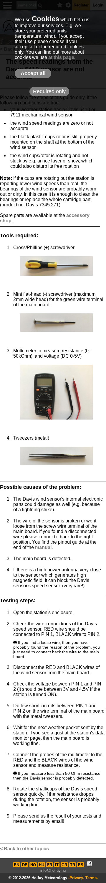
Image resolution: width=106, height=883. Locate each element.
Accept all (33, 73)
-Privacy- (76, 878)
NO (33, 865)
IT (57, 865)
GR (64, 865)
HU (41, 865)
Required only (49, 91)
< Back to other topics (24, 848)
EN (16, 865)
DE (24, 865)
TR (72, 865)
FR (49, 865)
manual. (44, 547)
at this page (61, 57)
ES (80, 865)
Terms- (91, 878)
